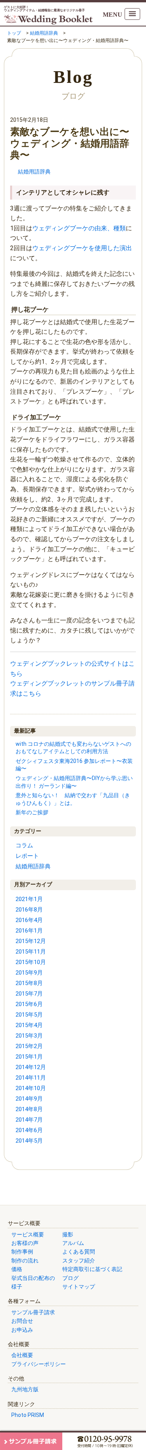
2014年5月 (29, 1140)
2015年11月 (31, 951)
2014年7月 (29, 1119)
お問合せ (22, 1321)
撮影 (67, 1234)
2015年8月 (29, 983)
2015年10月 (31, 962)
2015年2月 (29, 1046)
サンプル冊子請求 (33, 1312)
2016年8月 (29, 909)
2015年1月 (29, 1056)
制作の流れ (25, 1260)
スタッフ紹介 (78, 1260)
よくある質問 (78, 1251)
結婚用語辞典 (34, 171)
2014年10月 (31, 1088)
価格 (16, 1269)
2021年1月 (29, 899)
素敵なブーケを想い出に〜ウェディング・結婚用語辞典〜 (69, 143)
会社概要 (22, 1355)
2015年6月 (29, 1004)
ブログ (70, 1278)
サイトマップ (78, 1286)
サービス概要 (27, 1234)
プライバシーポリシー (38, 1364)
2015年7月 (29, 993)
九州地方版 (25, 1389)
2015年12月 (31, 941)
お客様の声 (25, 1243)
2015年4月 (29, 1025)
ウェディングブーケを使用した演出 (82, 248)
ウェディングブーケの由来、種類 (79, 228)
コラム (24, 845)
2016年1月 (29, 930)
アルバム (73, 1243)
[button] (132, 14)
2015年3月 (29, 1035)
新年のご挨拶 (32, 812)
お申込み (22, 1330)
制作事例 (22, 1251)
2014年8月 (29, 1109)
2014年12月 (31, 1067)
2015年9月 (29, 972)
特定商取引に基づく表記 (92, 1269)
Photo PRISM (27, 1415)
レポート (27, 855)
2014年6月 (29, 1130)
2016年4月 (29, 920)
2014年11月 (31, 1077)
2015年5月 (29, 1014)
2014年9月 (29, 1098)
